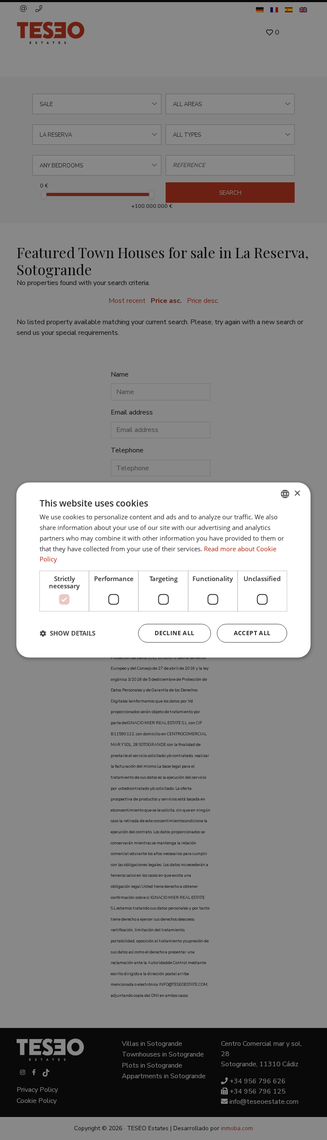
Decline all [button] (174, 633)
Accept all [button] (252, 633)
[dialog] (163, 570)
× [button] (297, 493)
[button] (67, 633)
